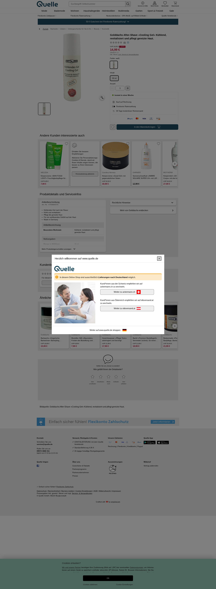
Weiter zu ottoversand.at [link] (124, 308)
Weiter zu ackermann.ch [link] (124, 292)
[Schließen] (159, 259)
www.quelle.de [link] (105, 330)
